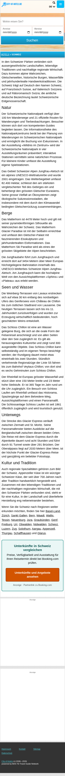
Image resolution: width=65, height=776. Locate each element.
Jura (29, 520)
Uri (15, 524)
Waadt (40, 515)
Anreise (6, 28)
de (50, 6)
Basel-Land (53, 511)
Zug (14, 528)
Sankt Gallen (19, 515)
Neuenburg (18, 520)
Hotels (5, 54)
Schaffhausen (22, 533)
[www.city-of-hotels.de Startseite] (12, 4)
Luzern (6, 528)
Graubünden (42, 520)
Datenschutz (7, 753)
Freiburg (7, 524)
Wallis (49, 515)
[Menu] (60, 4)
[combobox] (32, 21)
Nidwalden (40, 524)
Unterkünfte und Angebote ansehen (32, 574)
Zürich (5, 515)
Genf (54, 520)
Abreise (38, 28)
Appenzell (48, 528)
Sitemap (36, 749)
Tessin (6, 520)
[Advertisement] (32, 633)
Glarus (41, 533)
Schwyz (53, 524)
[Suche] (54, 2)
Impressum (6, 749)
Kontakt (22, 749)
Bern (32, 515)
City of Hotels (7, 761)
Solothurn (24, 528)
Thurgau (7, 533)
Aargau (36, 528)
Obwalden (25, 524)
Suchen (32, 40)
